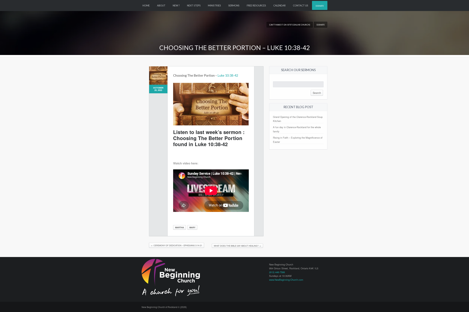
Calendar (279, 5)
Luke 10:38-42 (227, 75)
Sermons (233, 5)
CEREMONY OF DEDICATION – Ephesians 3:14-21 (176, 245)
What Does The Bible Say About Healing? (237, 245)
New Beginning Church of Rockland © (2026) (164, 307)
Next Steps (194, 5)
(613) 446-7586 (277, 272)
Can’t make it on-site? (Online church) (289, 24)
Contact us (300, 5)
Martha (179, 227)
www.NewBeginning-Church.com (286, 279)
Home (146, 5)
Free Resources (256, 5)
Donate (320, 6)
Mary (192, 227)
